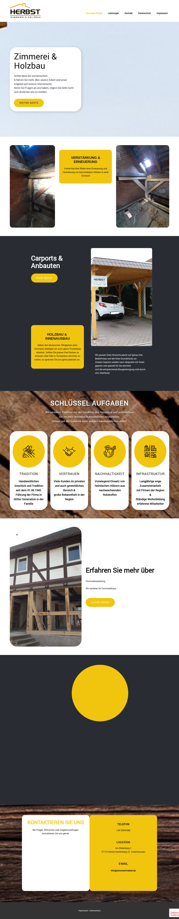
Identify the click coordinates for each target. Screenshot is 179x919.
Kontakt (129, 13)
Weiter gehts (28, 102)
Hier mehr (44, 278)
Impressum (162, 13)
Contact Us (28, 747)
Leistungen (113, 13)
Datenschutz (144, 13)
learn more (100, 602)
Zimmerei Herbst (94, 13)
